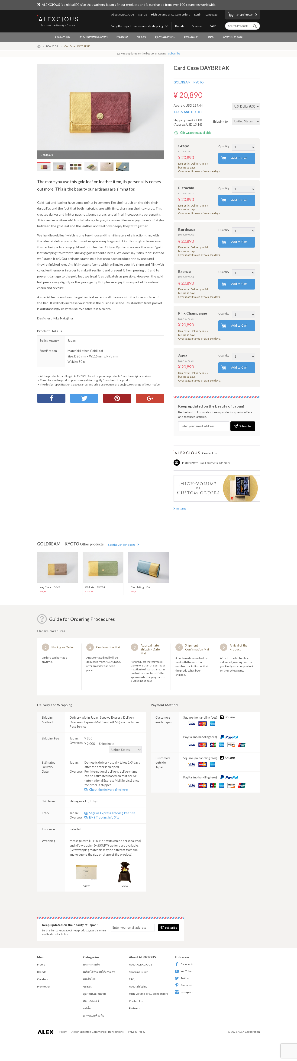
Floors (41, 964)
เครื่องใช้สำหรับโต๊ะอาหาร (93, 36)
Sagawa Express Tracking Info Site (112, 813)
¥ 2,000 (99, 744)
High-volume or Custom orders (170, 14)
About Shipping (138, 986)
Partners (134, 1008)
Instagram (187, 992)
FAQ (132, 979)
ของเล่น (141, 36)
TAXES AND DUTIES (188, 112)
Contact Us (136, 1001)
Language (211, 14)
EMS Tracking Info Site (104, 817)
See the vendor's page (121, 544)
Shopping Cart (244, 14)
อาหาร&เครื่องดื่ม (232, 36)
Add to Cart (239, 158)
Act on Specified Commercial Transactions (97, 1031)
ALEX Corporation (249, 1031)
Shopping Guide (138, 972)
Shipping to (221, 121)
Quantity (223, 146)
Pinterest (186, 985)
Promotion (44, 986)
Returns (181, 508)
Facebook (187, 964)
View (86, 886)
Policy (63, 1031)
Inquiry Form (190, 462)
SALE (213, 26)
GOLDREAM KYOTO (189, 82)
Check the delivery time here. (108, 789)
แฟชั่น (210, 36)
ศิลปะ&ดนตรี (191, 36)
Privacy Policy (136, 1031)
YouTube (186, 971)
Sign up (142, 14)
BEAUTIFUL (52, 46)
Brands (179, 26)
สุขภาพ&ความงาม (165, 36)
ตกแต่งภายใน (62, 36)
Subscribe (174, 53)
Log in (197, 14)
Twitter (185, 978)
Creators (197, 26)
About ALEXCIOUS (122, 14)
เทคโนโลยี (122, 36)
